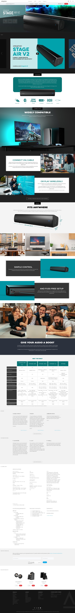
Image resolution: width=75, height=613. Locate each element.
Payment (26, 594)
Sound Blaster (15, 594)
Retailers (39, 597)
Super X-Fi (14, 593)
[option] (37, 53)
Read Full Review (23, 430)
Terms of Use (54, 611)
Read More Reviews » (37, 433)
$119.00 (31, 583)
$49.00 (18, 583)
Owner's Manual (50, 515)
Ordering (26, 595)
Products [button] (30, 1)
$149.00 (43, 583)
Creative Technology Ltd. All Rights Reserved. (24, 611)
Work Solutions (15, 597)
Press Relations (40, 595)
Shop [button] (40, 1)
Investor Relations (40, 594)
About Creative (40, 593)
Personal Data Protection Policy (39, 611)
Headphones (14, 596)
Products (26, 593)
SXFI (35, 1)
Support (44, 1)
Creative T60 (31, 581)
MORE (17, 585)
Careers (39, 596)
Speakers (14, 595)
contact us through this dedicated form (56, 553)
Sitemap (58, 611)
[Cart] (72, 1)
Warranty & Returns (28, 597)
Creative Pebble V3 (18, 581)
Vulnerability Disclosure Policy (48, 611)
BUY (20, 585)
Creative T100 (44, 581)
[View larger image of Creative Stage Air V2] (5, 21)
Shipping (26, 596)
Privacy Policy (33, 611)
